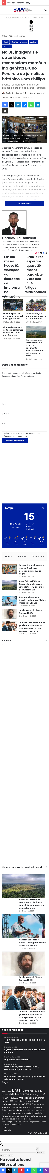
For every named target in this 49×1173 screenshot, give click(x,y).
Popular (8, 556)
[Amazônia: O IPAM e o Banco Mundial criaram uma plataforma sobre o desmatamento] (9, 585)
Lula (42, 1094)
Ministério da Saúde (10, 1098)
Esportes (5, 1095)
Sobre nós (6, 1130)
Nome (5, 404)
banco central (6, 1091)
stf (19, 1104)
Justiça (33, 42)
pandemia (38, 1097)
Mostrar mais (24, 203)
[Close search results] (37, 1149)
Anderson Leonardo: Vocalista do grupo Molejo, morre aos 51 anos (32, 600)
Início (6, 36)
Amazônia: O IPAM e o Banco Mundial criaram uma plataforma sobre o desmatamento (31, 585)
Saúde (14, 1104)
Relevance (40, 1153)
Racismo (27, 1101)
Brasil (6, 42)
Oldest (10, 1155)
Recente (22, 556)
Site (3, 423)
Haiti (12, 1094)
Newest (3, 1155)
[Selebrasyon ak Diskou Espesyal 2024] (9, 614)
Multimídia (26, 1097)
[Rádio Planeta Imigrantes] (24, 10)
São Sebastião (39, 1104)
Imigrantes (23, 1094)
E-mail (5, 414)
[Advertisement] (24, 470)
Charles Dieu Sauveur (14, 93)
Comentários (38, 556)
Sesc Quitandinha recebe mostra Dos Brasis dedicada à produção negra (31, 569)
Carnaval (28, 1090)
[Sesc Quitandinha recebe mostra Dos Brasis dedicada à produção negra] (9, 569)
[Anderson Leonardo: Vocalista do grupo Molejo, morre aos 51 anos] (9, 601)
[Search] (24, 1145)
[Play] (31, 22)
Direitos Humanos (17, 36)
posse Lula (19, 1101)
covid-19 (37, 1091)
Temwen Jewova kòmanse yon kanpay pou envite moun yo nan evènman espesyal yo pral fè (32, 626)
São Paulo (27, 1104)
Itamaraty (34, 1095)
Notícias (7, 46)
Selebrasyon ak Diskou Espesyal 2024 (30, 611)
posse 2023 (7, 1101)
